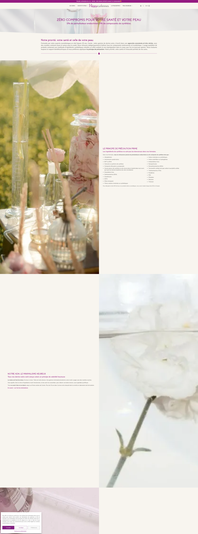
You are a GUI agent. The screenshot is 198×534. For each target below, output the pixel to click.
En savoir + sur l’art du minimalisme (18, 388)
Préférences (34, 527)
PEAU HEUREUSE (127, 5)
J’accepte (8, 527)
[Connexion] (140, 5)
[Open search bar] (143, 5)
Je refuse (21, 527)
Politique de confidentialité (20, 531)
